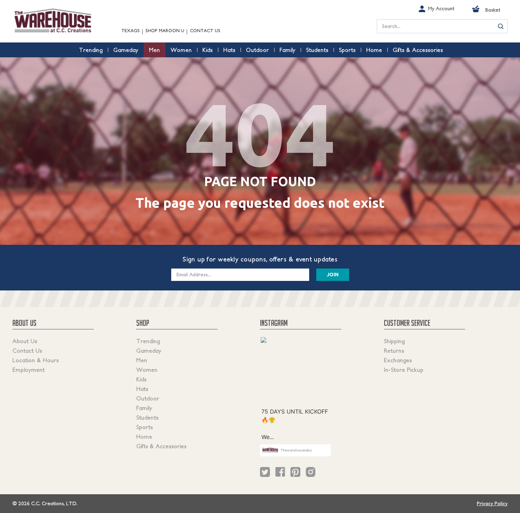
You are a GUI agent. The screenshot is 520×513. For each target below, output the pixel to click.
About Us (24, 341)
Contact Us (205, 30)
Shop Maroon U (164, 30)
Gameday (148, 350)
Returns (394, 350)
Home (144, 436)
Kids (141, 379)
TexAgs (130, 30)
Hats (142, 389)
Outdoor (147, 398)
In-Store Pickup (403, 370)
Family (144, 408)
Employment (28, 370)
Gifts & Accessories (161, 446)
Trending (148, 341)
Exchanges (398, 360)
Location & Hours (35, 360)
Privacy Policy (492, 503)
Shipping (394, 341)
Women (146, 370)
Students (147, 417)
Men (141, 360)
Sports (144, 427)
